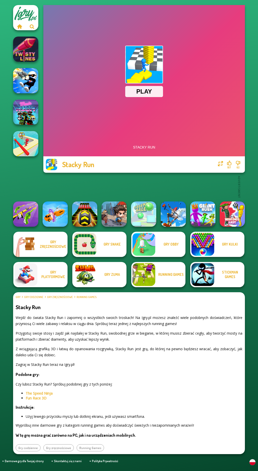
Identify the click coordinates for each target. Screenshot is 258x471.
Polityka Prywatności (105, 461)
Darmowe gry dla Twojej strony (24, 461)
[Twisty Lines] (25, 49)
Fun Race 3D (36, 398)
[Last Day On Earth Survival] (114, 214)
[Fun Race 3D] (25, 143)
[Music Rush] (25, 112)
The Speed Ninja (39, 393)
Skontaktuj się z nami (68, 461)
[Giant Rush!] (202, 214)
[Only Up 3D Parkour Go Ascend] (173, 214)
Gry (18, 297)
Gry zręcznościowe (60, 297)
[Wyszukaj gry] (32, 26)
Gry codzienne (33, 297)
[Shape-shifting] (55, 214)
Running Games (86, 297)
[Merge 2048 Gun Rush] (25, 214)
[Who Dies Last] (232, 214)
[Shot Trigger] (25, 80)
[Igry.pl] (19, 26)
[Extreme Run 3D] (84, 214)
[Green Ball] (143, 214)
